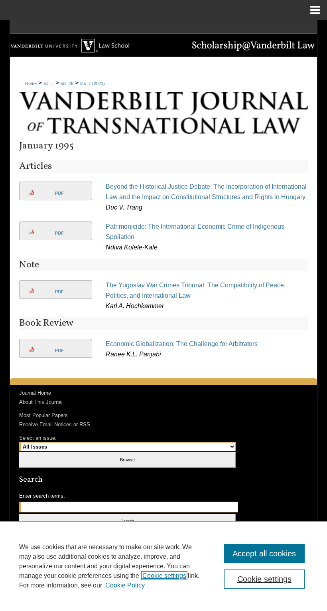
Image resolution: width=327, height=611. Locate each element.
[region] (163, 566)
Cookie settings (164, 575)
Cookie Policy (125, 585)
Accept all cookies (264, 553)
